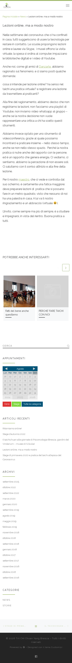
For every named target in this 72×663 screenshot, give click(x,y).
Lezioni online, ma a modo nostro (20, 449)
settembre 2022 (11, 493)
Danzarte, (45, 66)
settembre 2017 (11, 560)
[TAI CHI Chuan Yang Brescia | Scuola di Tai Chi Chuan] (7, 5)
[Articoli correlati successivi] (65, 267)
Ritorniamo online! (12, 428)
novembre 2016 (11, 566)
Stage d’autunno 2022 (14, 434)
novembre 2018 (11, 532)
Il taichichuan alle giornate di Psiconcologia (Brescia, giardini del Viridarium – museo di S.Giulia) (36, 441)
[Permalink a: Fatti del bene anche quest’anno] (19, 291)
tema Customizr (53, 647)
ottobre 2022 (9, 487)
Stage (16, 404)
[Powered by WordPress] (24, 647)
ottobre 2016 (9, 572)
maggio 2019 (9, 521)
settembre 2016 (11, 577)
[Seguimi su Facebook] (36, 656)
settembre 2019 (11, 510)
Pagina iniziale (10, 16)
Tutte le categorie (32, 404)
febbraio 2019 (10, 527)
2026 (32, 397)
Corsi (6, 404)
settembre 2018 (11, 544)
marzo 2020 (9, 498)
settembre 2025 (11, 481)
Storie (7, 605)
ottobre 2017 (9, 555)
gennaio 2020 (10, 504)
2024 (7, 397)
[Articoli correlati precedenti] (58, 267)
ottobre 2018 (9, 538)
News (23, 16)
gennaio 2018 (10, 549)
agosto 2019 (9, 515)
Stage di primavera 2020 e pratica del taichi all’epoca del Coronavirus (32, 457)
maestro (24, 179)
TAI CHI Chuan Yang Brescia (32, 638)
